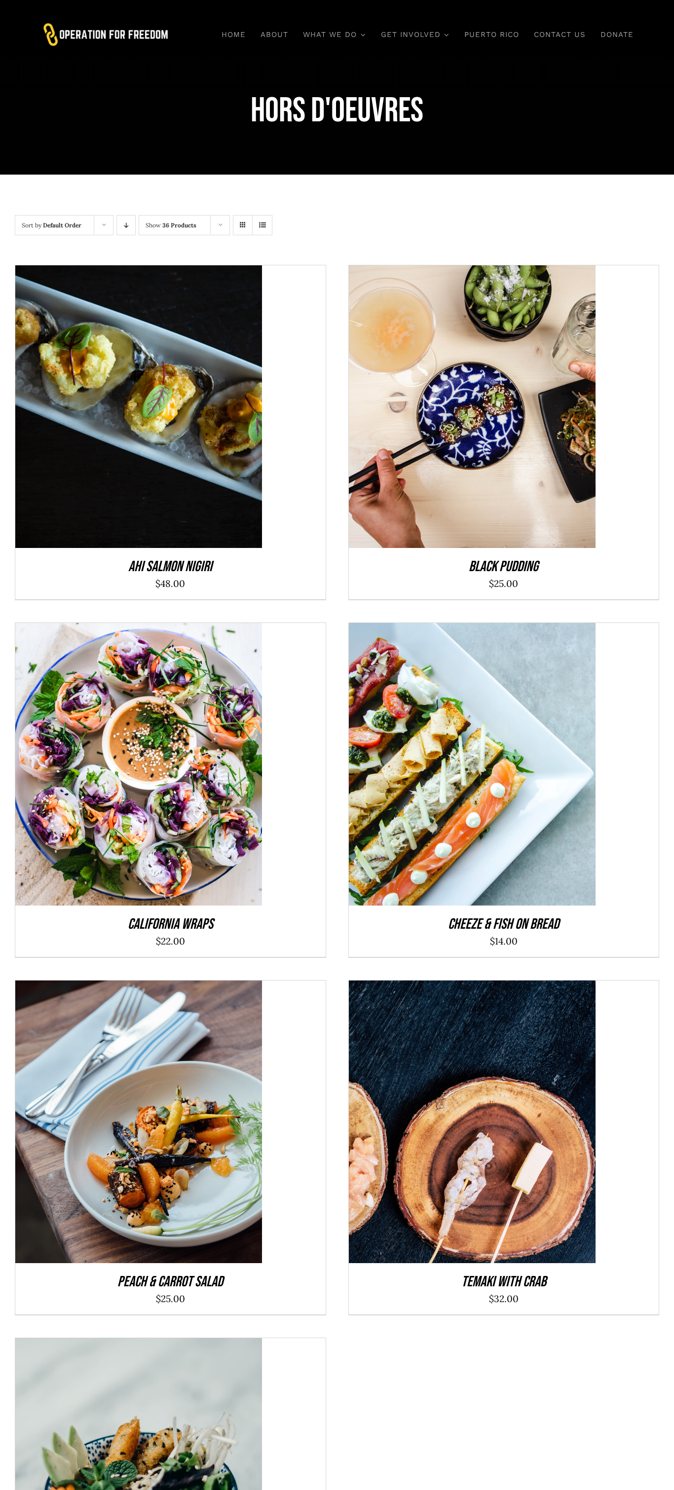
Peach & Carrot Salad (170, 1282)
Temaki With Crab (503, 1282)
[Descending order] (126, 225)
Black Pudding (503, 567)
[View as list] (262, 225)
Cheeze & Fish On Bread (503, 924)
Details (170, 409)
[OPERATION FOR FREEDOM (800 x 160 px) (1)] (105, 26)
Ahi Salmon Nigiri (170, 567)
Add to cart (116, 409)
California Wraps (170, 924)
